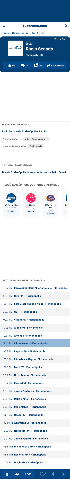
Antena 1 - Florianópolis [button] (23, 335)
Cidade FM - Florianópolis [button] (23, 319)
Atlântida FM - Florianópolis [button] (24, 422)
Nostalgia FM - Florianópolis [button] (24, 430)
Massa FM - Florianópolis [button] (23, 383)
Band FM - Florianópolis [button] (23, 367)
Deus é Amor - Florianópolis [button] (25, 398)
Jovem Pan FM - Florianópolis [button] (26, 438)
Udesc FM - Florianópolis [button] (22, 414)
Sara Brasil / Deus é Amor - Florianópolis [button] (32, 303)
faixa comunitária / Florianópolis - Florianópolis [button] (36, 287)
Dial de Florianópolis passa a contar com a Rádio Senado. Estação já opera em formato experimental (36, 172)
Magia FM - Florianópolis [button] (22, 462)
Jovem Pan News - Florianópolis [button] (27, 391)
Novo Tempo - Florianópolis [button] (24, 375)
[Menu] (4, 26)
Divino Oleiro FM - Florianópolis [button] (26, 446)
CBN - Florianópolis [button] (20, 311)
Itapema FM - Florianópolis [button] (24, 351)
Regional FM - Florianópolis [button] (24, 454)
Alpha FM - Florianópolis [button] (23, 327)
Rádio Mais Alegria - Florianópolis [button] (28, 359)
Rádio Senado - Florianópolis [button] (26, 343)
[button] (11, 65)
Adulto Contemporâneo (36, 139)
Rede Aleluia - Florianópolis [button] (24, 406)
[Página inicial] (35, 25)
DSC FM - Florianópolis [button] (22, 295)
